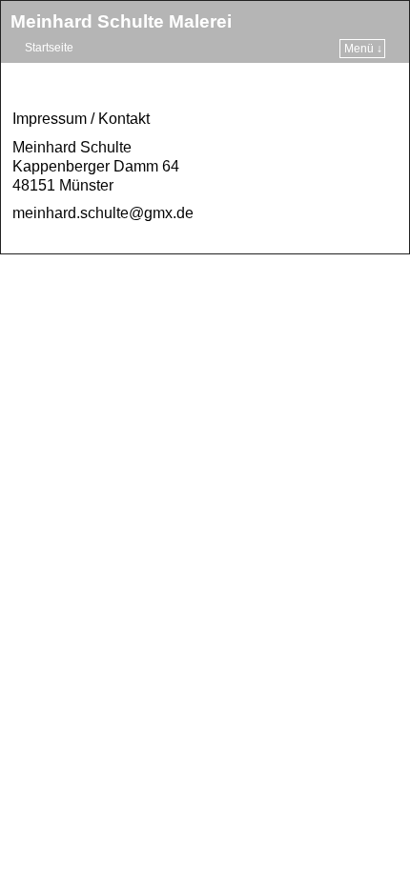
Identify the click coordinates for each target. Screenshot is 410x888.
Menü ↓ (363, 48)
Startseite (49, 47)
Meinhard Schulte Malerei (121, 21)
